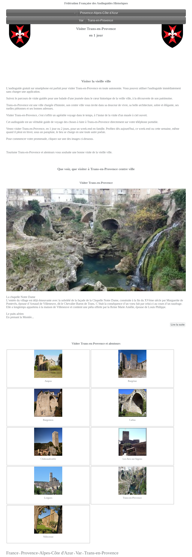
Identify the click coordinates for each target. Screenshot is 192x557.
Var (81, 20)
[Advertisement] (96, 75)
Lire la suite (177, 324)
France (12, 552)
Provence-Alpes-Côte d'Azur (99, 12)
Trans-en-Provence (100, 20)
